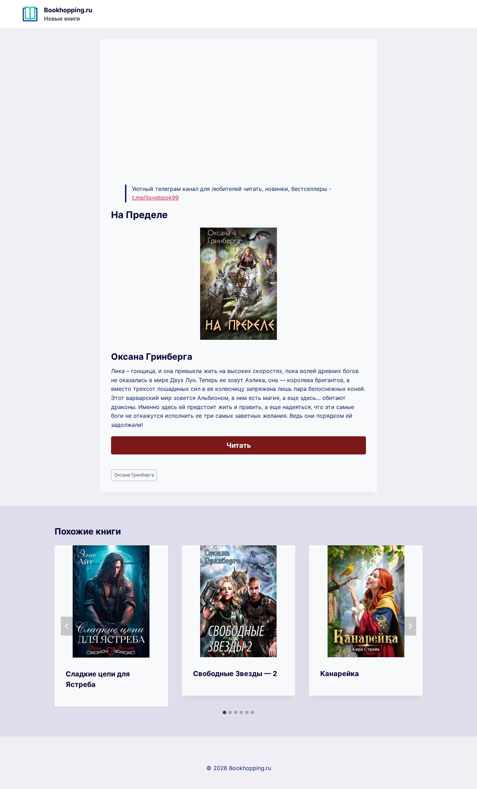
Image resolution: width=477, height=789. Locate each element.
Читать (238, 445)
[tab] (224, 712)
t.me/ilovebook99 (155, 197)
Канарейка (339, 673)
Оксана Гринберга (134, 475)
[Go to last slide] (67, 626)
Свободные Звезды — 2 (235, 673)
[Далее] (410, 626)
